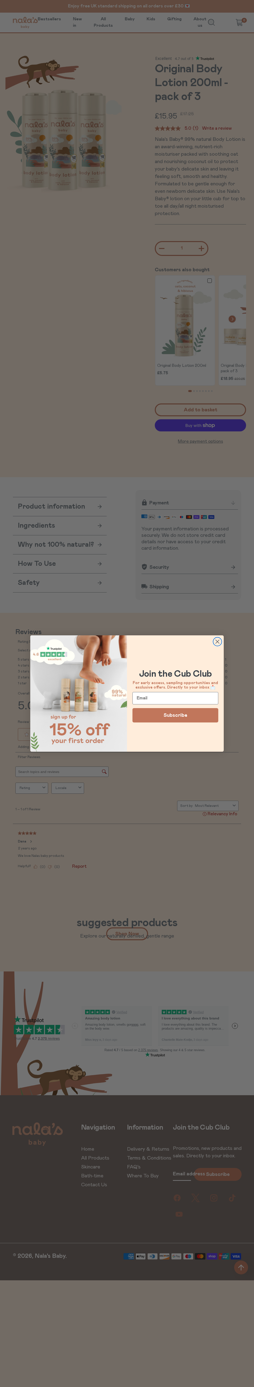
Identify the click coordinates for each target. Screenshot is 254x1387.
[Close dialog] (217, 641)
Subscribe (175, 715)
